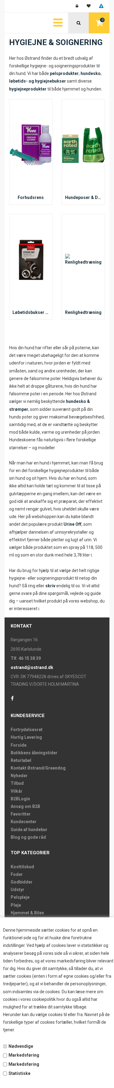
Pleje (16, 905)
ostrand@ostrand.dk (32, 667)
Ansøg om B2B (25, 806)
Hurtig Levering (26, 737)
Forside (18, 745)
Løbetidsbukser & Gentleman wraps (30, 312)
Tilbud (17, 783)
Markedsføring (24, 1055)
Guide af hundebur (29, 829)
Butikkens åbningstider (34, 752)
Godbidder (22, 882)
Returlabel (21, 760)
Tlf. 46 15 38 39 (26, 658)
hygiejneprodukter (28, 89)
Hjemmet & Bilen (27, 912)
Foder (17, 874)
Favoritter (21, 814)
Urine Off (72, 524)
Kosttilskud (22, 866)
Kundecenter (23, 821)
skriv (50, 585)
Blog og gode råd (28, 837)
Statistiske (19, 1073)
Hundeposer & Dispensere (83, 197)
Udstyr (17, 889)
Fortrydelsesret (27, 729)
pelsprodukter (64, 73)
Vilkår (16, 791)
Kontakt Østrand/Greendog (38, 768)
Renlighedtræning (83, 312)
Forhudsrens (31, 197)
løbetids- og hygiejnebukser (37, 81)
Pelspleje (20, 897)
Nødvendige (21, 1046)
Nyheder (19, 775)
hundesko (91, 73)
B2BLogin (20, 798)
